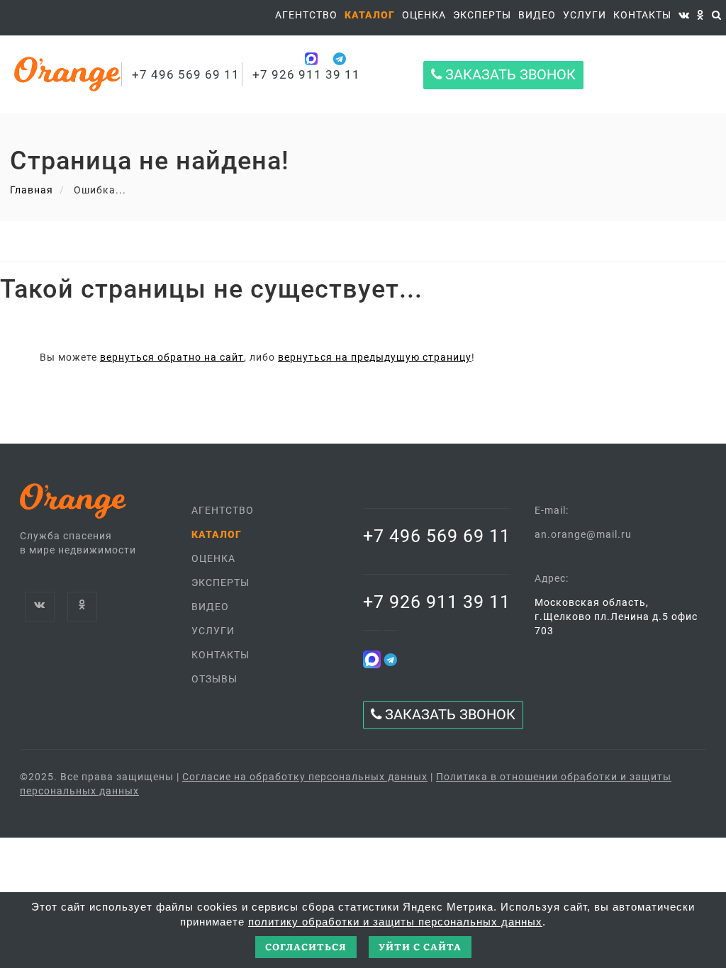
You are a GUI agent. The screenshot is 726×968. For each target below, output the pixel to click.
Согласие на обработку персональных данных (305, 776)
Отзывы (214, 679)
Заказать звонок (509, 75)
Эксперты (482, 15)
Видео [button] (537, 15)
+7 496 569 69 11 (186, 74)
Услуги (584, 15)
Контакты (642, 15)
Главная (31, 190)
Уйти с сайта (420, 946)
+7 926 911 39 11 (436, 602)
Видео (210, 606)
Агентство (306, 15)
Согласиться (306, 946)
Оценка (424, 15)
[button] (369, 15)
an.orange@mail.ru (583, 534)
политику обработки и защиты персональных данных (395, 922)
